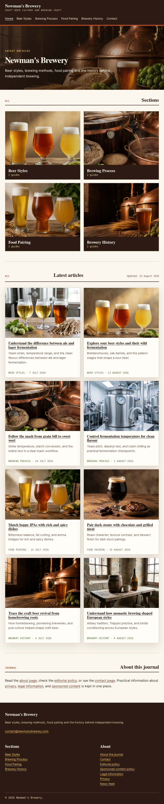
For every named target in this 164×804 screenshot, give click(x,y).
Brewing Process (46, 18)
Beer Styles (24, 18)
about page (28, 680)
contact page (105, 680)
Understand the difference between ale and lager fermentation (41, 345)
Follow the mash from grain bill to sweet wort (39, 438)
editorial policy (65, 680)
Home (9, 18)
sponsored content (66, 686)
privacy (10, 686)
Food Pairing (69, 18)
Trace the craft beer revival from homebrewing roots (33, 615)
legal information (30, 686)
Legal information (111, 774)
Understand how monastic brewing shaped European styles (119, 615)
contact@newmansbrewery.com (27, 731)
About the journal (111, 754)
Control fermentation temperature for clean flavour (120, 438)
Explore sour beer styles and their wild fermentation (117, 345)
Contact (112, 18)
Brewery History (92, 18)
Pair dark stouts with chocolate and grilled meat (120, 527)
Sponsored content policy (117, 769)
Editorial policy (110, 764)
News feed (107, 783)
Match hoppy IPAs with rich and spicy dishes (38, 527)
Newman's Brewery (33, 8)
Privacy (105, 778)
